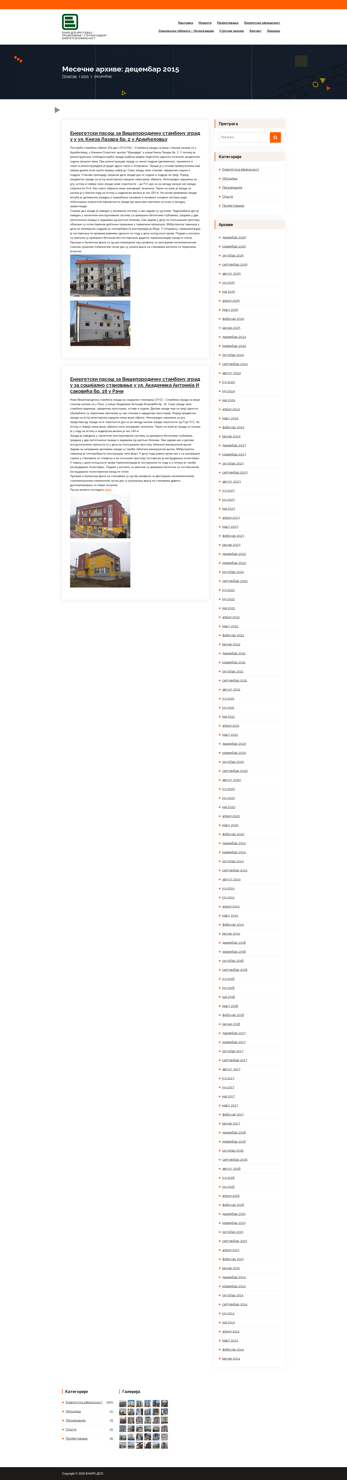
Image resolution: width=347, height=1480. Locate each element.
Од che (112, 96)
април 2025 (231, 301)
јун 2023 (228, 500)
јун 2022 (228, 599)
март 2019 (230, 915)
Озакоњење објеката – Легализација (186, 31)
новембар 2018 (234, 952)
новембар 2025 (234, 246)
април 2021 (230, 726)
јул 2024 (228, 382)
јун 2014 (228, 1313)
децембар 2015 (234, 1214)
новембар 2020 (234, 753)
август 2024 (231, 373)
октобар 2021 (232, 671)
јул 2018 (228, 979)
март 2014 (230, 1340)
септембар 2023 (235, 472)
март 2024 (230, 418)
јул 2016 (228, 1178)
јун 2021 (228, 707)
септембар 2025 (235, 264)
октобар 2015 (232, 1232)
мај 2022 (228, 608)
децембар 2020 (234, 744)
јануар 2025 (231, 328)
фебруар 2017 (233, 1114)
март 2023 (230, 527)
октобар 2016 (233, 1150)
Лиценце (273, 31)
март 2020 (230, 825)
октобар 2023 (233, 463)
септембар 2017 (234, 1060)
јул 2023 (228, 490)
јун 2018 (228, 988)
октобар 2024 (233, 355)
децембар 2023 (234, 445)
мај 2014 (228, 1322)
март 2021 (230, 735)
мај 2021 (228, 717)
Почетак (69, 76)
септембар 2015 (234, 1241)
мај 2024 (228, 400)
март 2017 (230, 1105)
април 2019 (231, 906)
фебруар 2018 (233, 1015)
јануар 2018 (231, 1024)
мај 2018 (228, 997)
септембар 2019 (234, 870)
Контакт (255, 31)
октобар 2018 (233, 961)
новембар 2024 (234, 346)
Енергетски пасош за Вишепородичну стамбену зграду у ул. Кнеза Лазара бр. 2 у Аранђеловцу (135, 136)
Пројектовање (228, 23)
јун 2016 (228, 1187)
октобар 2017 (232, 1051)
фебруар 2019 (233, 924)
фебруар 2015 (233, 1259)
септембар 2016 (234, 1160)
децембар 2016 (234, 1132)
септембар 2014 (234, 1304)
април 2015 (230, 1250)
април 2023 (231, 518)
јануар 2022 (231, 644)
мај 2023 (228, 509)
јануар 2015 (231, 1268)
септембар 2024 (235, 364)
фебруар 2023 (233, 536)
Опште (227, 197)
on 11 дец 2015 (90, 342)
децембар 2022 (234, 554)
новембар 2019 (234, 852)
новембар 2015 (234, 1223)
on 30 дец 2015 (90, 96)
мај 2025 (228, 292)
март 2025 (230, 310)
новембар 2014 (234, 1286)
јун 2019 (228, 897)
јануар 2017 (231, 1123)
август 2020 (231, 780)
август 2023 (231, 481)
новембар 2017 (234, 1042)
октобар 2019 (233, 861)
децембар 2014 (234, 1277)
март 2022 (230, 626)
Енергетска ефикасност (262, 23)
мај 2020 (228, 807)
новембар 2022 (234, 563)
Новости (205, 23)
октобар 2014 (233, 1295)
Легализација (232, 187)
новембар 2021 (234, 662)
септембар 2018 (234, 970)
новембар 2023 (234, 454)
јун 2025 (228, 283)
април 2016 (231, 1196)
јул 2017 (228, 1078)
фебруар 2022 (233, 635)
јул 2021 (228, 698)
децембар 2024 (234, 337)
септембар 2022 (235, 581)
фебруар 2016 (233, 1205)
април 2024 (231, 409)
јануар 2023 (231, 545)
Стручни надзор (231, 31)
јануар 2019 (231, 933)
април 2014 (231, 1331)
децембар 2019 (234, 843)
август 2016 (231, 1169)
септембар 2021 (234, 680)
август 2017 (231, 1069)
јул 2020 (228, 789)
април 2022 (231, 617)
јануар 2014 (231, 1358)
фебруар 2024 (233, 427)
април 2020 (231, 816)
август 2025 (231, 273)
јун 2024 (228, 391)
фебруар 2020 (233, 834)
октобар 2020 (233, 762)
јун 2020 (228, 798)
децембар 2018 (234, 943)
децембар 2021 (234, 653)
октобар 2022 (233, 572)
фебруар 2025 (233, 319)
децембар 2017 (234, 1033)
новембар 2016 (234, 1141)
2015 (85, 76)
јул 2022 (228, 590)
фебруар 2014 (233, 1349)
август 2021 (231, 689)
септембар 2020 (235, 771)
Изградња (229, 178)
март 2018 (230, 1006)
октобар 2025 (233, 255)
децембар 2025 (234, 237)
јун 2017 (228, 1087)
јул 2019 (228, 888)
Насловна (185, 23)
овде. (108, 489)
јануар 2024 (231, 436)
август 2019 (231, 879)
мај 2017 (228, 1096)
